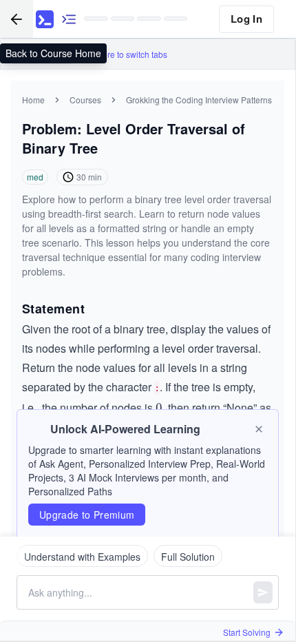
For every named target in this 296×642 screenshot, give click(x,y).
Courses (85, 99)
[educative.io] (45, 19)
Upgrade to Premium (86, 514)
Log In (246, 18)
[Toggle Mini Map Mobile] (69, 19)
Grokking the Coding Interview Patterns (199, 99)
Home (33, 99)
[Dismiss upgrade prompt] (259, 429)
